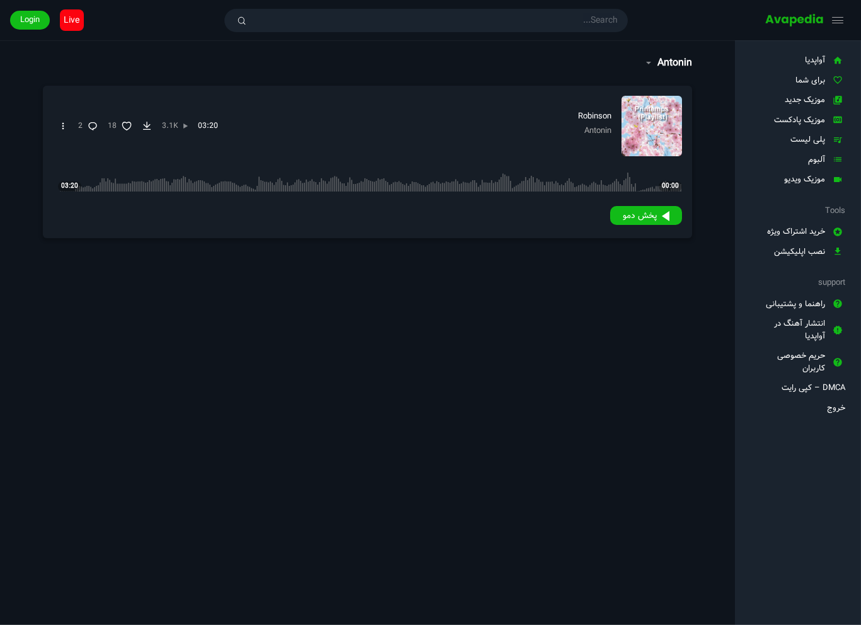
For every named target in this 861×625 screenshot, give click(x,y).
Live (71, 20)
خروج (836, 408)
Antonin (597, 130)
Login (30, 19)
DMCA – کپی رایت (813, 387)
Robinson (594, 116)
